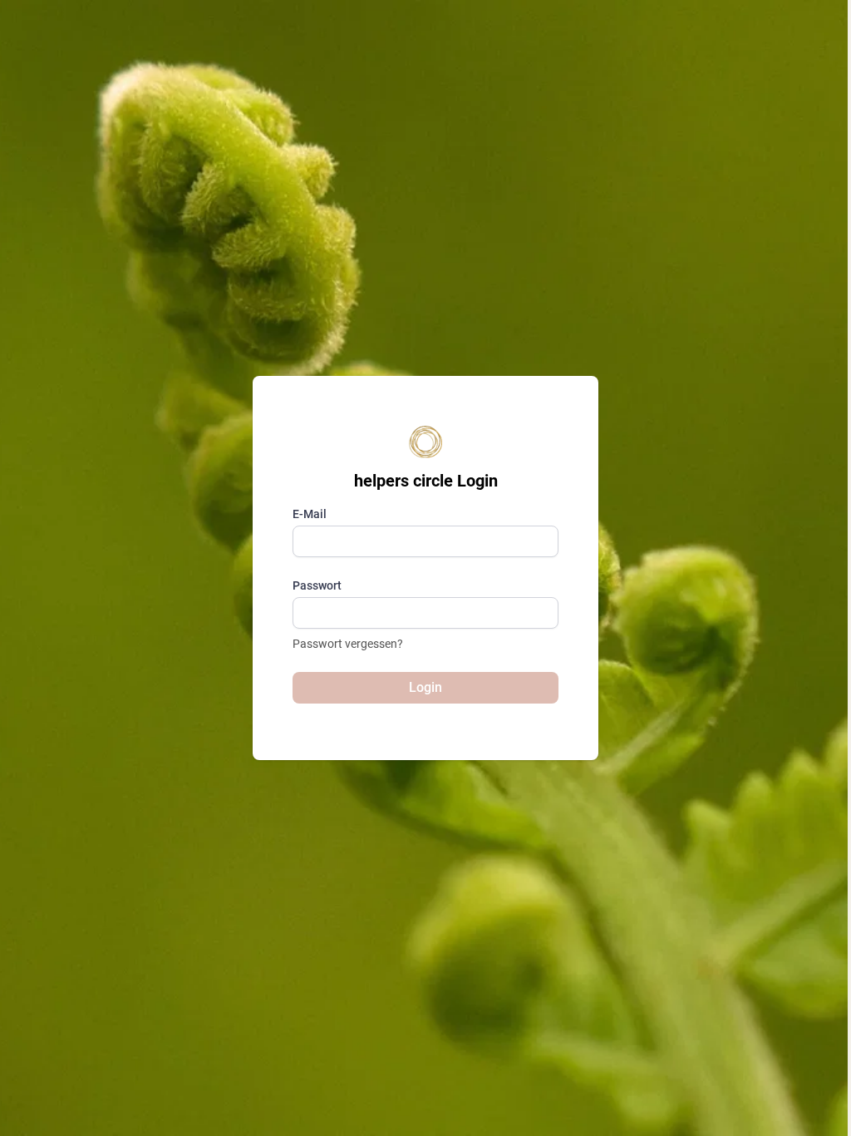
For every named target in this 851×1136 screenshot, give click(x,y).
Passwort (317, 585)
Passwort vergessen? (348, 643)
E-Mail (310, 514)
